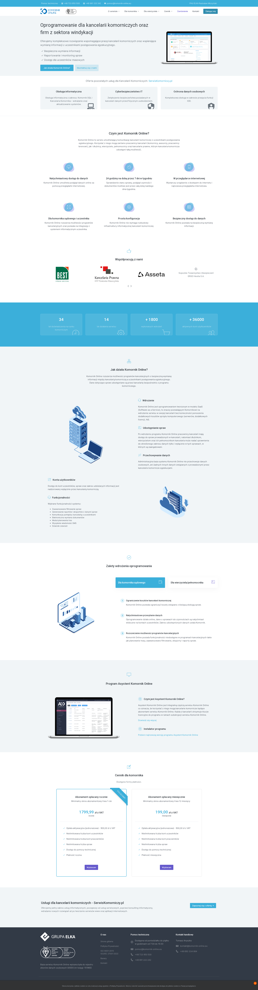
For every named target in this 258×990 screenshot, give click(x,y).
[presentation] (127, 286)
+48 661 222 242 (93, 3)
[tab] (140, 582)
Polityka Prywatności (110, 946)
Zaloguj (210, 11)
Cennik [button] (167, 11)
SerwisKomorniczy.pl (160, 80)
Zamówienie (182, 11)
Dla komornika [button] (130, 11)
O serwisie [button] (113, 11)
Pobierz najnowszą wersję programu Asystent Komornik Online (168, 735)
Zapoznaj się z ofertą (202, 905)
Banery (104, 958)
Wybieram (91, 867)
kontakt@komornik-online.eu (193, 946)
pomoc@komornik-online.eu (119, 3)
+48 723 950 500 (72, 3)
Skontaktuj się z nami (87, 68)
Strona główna (107, 941)
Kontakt (195, 11)
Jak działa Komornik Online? (57, 68)
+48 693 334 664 (188, 951)
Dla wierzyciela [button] (151, 11)
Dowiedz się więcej (147, 720)
